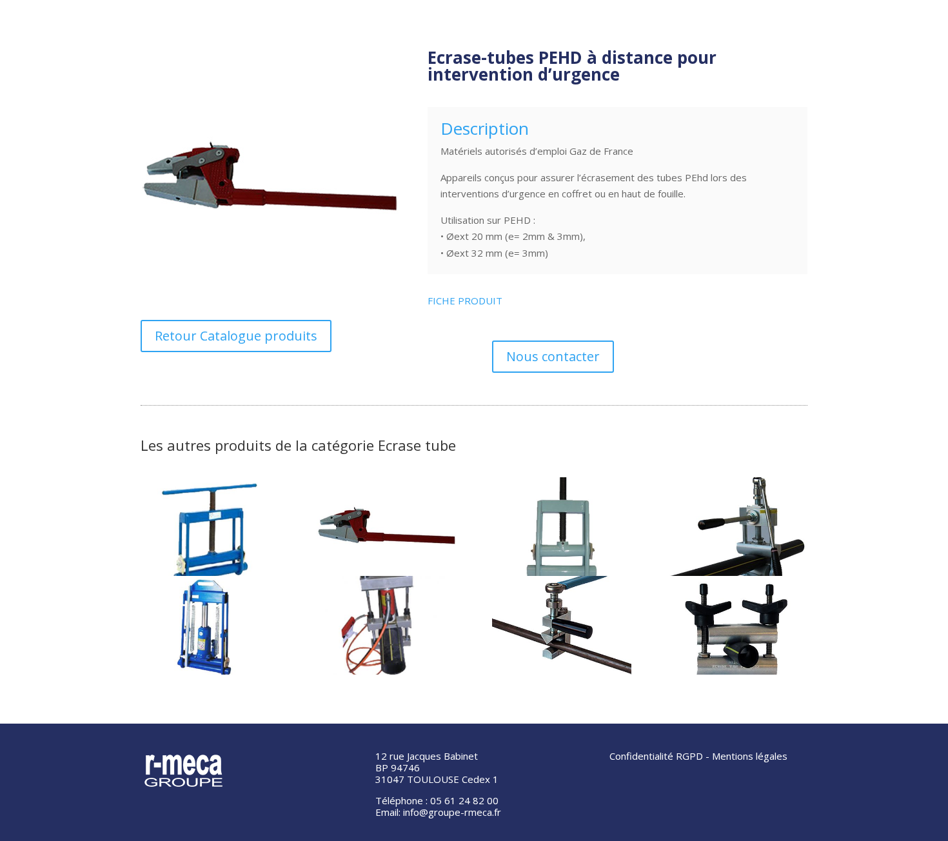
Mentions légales (749, 755)
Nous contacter (553, 356)
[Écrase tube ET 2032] (561, 625)
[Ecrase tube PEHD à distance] (386, 526)
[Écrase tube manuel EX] (210, 526)
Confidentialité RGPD (656, 755)
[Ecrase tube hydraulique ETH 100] (386, 625)
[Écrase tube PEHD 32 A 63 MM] (737, 526)
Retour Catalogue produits (236, 335)
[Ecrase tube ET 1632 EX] (737, 625)
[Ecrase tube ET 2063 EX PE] (561, 526)
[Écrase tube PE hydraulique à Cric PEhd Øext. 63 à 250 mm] (210, 625)
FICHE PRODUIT (465, 300)
